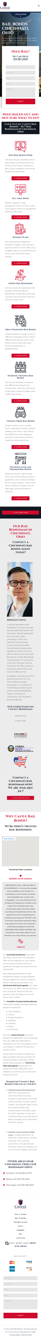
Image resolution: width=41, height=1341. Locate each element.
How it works (21, 1214)
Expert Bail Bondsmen (20, 283)
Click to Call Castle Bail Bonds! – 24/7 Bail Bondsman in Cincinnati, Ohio (20, 128)
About (20, 1226)
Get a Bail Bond (20, 198)
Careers (20, 1230)
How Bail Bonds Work (20, 155)
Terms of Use (26, 1335)
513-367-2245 (20, 59)
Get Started (20, 1218)
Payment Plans (20, 237)
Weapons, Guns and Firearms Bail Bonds (20, 468)
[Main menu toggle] (38, 5)
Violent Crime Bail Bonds (21, 421)
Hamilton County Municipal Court (21, 1090)
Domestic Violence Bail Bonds (20, 376)
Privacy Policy (14, 1335)
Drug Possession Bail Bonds (20, 329)
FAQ (20, 1234)
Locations (20, 1238)
